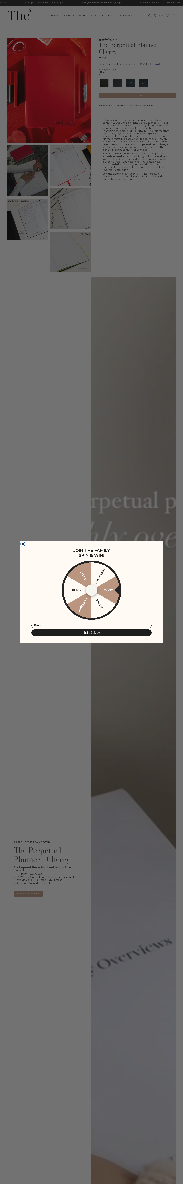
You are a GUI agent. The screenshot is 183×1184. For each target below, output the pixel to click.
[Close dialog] (23, 544)
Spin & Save (91, 632)
